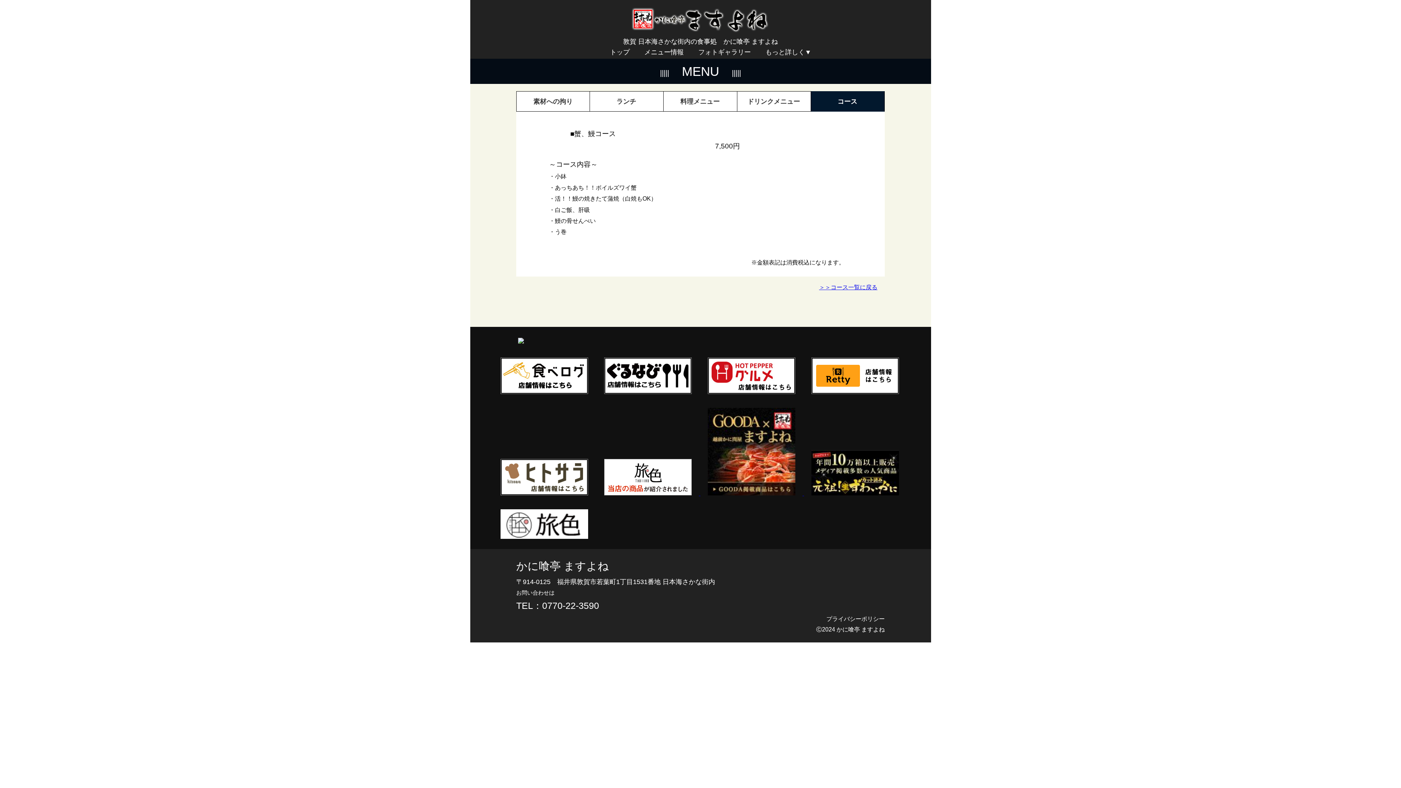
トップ (620, 52)
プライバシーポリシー (855, 619)
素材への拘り (553, 101)
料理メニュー (700, 101)
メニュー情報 (664, 52)
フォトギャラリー (724, 52)
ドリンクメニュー (774, 101)
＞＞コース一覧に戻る (848, 287)
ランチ (626, 101)
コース (847, 101)
